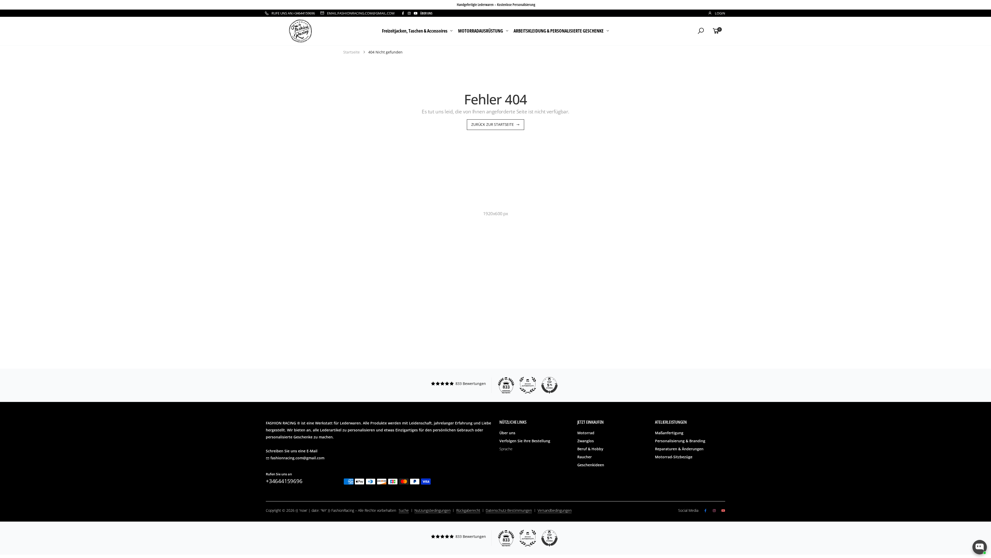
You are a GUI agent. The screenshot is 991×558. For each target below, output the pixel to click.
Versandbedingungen (555, 510)
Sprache (506, 448)
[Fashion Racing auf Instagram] (409, 13)
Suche (404, 510)
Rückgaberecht (468, 510)
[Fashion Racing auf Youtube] (416, 13)
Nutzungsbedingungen (432, 510)
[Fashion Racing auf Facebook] (403, 13)
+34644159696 (284, 481)
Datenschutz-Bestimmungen (509, 510)
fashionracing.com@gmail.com (297, 457)
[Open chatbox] (979, 547)
